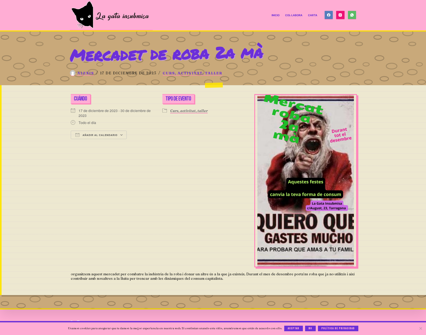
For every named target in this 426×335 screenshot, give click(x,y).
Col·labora (293, 15)
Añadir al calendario (100, 135)
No (310, 328)
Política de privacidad (338, 328)
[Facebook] (329, 15)
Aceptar (293, 328)
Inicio (276, 15)
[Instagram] (340, 15)
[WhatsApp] (352, 15)
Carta (312, 15)
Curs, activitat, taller (192, 73)
